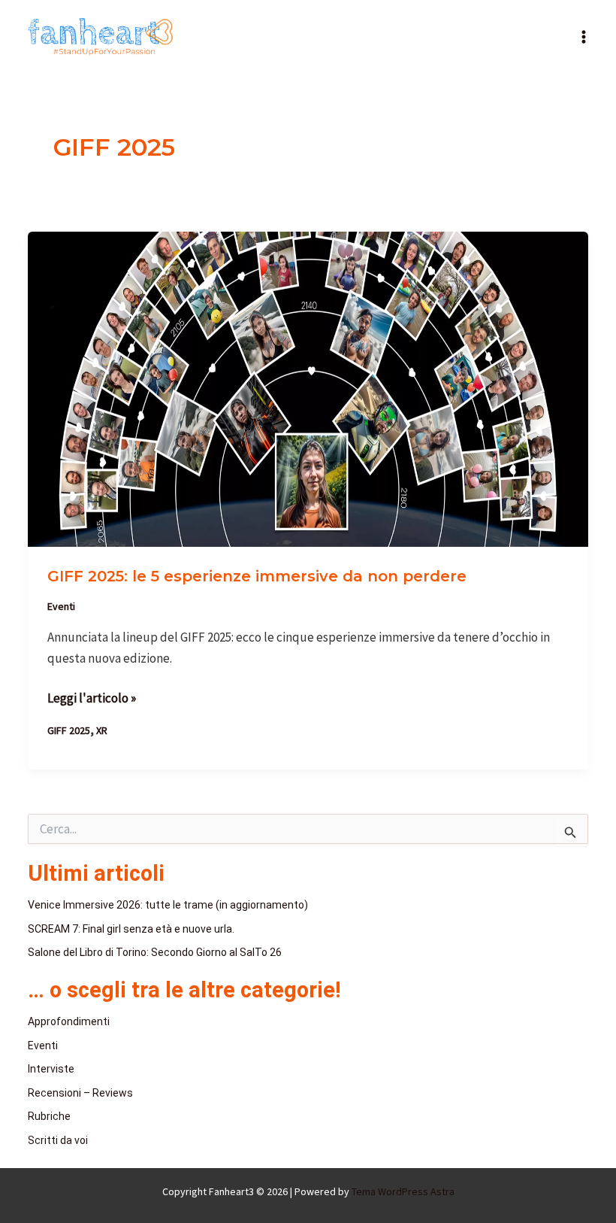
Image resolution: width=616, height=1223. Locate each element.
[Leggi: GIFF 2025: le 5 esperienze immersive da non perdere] (308, 388)
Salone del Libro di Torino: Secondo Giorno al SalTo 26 (155, 952)
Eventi (61, 606)
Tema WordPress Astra (403, 1191)
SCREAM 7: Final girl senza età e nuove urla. (131, 929)
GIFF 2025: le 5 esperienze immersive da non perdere (257, 576)
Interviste (51, 1069)
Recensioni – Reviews (80, 1093)
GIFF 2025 (68, 730)
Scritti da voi (58, 1140)
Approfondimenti (69, 1021)
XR (101, 730)
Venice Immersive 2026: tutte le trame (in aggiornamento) (168, 905)
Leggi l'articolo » (91, 696)
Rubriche (49, 1116)
